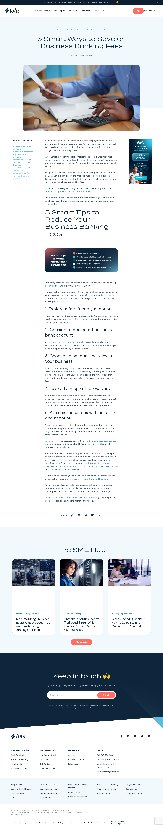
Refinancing (16, 798)
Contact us (99, 10)
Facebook (72, 515)
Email (93, 515)
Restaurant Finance (48, 793)
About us (73, 10)
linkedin (128, 736)
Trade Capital (59, 10)
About (71, 755)
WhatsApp (142, 736)
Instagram (135, 736)
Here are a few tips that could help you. (88, 478)
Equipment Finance (134, 793)
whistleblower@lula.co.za (108, 771)
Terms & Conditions (74, 823)
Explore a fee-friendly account (23, 147)
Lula (75, 56)
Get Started (149, 10)
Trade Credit (45, 798)
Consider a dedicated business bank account (23, 154)
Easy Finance (16, 784)
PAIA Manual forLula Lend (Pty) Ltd (118, 823)
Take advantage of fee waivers (21, 169)
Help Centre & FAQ (48, 755)
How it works (16, 764)
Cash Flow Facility (18, 755)
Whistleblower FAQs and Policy (96, 823)
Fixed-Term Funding (19, 759)
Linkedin (79, 515)
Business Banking (66, 30)
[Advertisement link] (140, 161)
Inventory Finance (47, 784)
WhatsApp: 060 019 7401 (108, 759)
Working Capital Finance (21, 789)
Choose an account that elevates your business (22, 162)
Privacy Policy (44, 823)
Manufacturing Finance (50, 789)
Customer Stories (47, 768)
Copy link (100, 515)
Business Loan (132, 789)
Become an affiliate (76, 759)
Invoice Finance (103, 793)
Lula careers (73, 764)
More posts (81, 642)
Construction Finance (77, 796)
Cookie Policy (57, 823)
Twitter (86, 515)
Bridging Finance (133, 784)
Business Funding (42, 10)
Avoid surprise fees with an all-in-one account (22, 176)
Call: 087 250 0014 (105, 755)
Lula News (44, 759)
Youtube (149, 736)
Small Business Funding (107, 789)
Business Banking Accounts (91, 30)
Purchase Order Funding (107, 784)
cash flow (50, 285)
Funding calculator (19, 768)
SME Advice (45, 764)
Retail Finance (74, 792)
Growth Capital (17, 793)
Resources (85, 10)
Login (138, 10)
